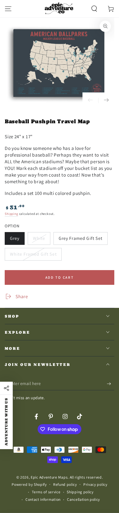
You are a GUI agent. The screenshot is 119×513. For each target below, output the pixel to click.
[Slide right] (106, 100)
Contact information (43, 499)
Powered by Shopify (29, 484)
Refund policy (65, 484)
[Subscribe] (110, 384)
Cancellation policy (83, 499)
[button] (94, 8)
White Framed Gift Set (33, 256)
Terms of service (46, 491)
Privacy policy (95, 484)
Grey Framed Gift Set (80, 240)
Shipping (11, 214)
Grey (17, 240)
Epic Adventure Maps (49, 477)
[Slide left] (90, 100)
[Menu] (8, 8)
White (41, 240)
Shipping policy (80, 491)
